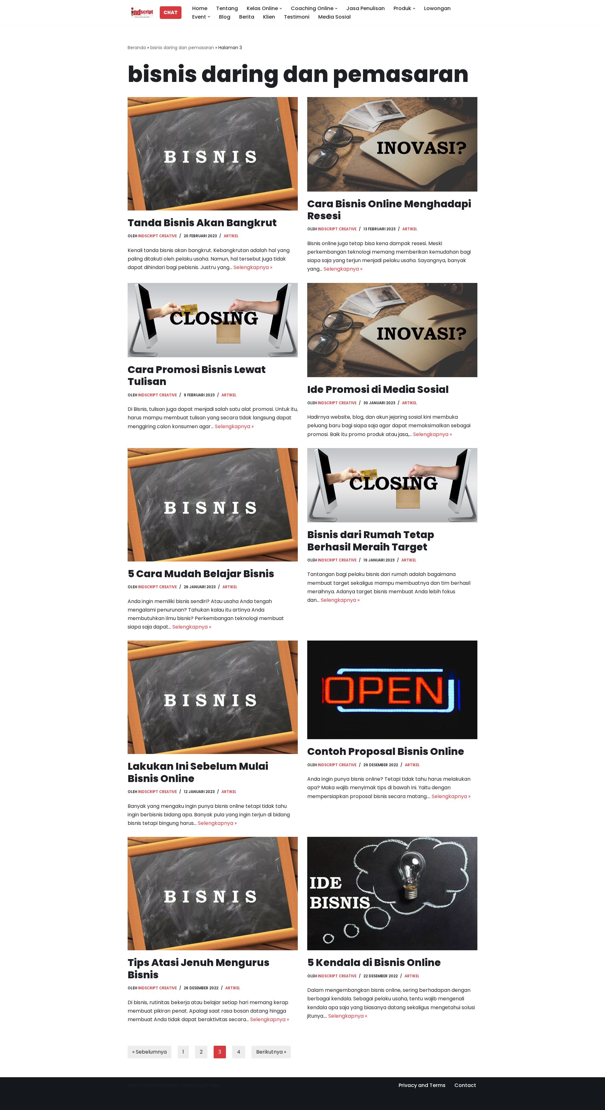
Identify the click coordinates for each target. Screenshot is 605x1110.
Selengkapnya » (252, 267)
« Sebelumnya (149, 1051)
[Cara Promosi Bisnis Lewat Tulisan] (213, 320)
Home (199, 8)
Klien (269, 16)
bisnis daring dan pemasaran (182, 47)
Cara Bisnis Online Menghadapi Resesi (389, 210)
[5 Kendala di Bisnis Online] (392, 893)
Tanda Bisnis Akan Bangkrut (202, 223)
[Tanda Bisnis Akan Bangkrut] (213, 153)
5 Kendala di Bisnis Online (374, 962)
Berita (246, 16)
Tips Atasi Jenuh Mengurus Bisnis (198, 968)
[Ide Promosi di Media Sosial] (392, 330)
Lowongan (437, 8)
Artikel (231, 236)
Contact (465, 1085)
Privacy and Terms (422, 1085)
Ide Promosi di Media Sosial (378, 389)
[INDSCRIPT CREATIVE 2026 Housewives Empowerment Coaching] (140, 12)
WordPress (206, 1085)
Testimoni (296, 16)
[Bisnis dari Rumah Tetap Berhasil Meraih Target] (392, 485)
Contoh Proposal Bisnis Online (385, 751)
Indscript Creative (157, 236)
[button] (280, 8)
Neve (134, 1085)
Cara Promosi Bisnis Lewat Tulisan (197, 375)
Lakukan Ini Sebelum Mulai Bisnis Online (198, 772)
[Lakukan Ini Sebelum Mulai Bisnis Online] (213, 697)
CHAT (171, 12)
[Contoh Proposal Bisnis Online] (392, 690)
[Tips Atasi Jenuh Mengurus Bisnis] (213, 893)
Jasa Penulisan (365, 8)
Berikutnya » (271, 1051)
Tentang (227, 8)
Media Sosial (334, 16)
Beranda (137, 47)
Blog (224, 16)
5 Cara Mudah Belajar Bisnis (201, 574)
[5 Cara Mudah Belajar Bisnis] (213, 504)
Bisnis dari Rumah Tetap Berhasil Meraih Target (370, 540)
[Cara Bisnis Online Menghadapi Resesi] (392, 144)
